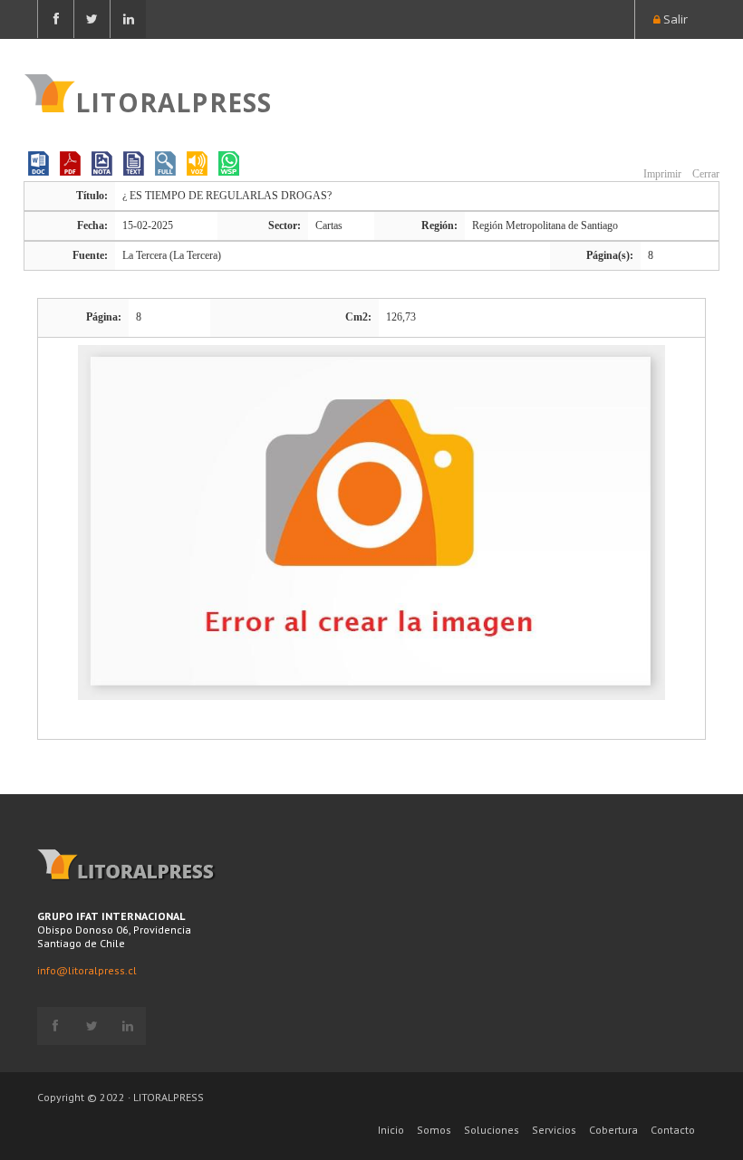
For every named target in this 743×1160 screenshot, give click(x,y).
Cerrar (704, 174)
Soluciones (491, 1129)
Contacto (673, 1129)
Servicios (554, 1129)
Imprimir (661, 174)
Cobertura (613, 1129)
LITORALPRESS (173, 100)
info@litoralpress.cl (87, 970)
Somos (434, 1129)
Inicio (391, 1129)
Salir (674, 19)
